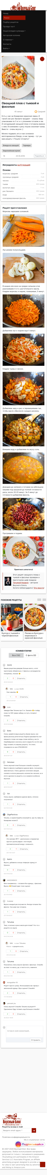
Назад (5, 13)
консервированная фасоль (14, 198)
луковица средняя (10, 177)
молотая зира (9, 188)
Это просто (39, 588)
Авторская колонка (11, 35)
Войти (5, 48)
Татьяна (22, 943)
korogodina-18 (12, 982)
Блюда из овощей (11, 145)
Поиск (6, 18)
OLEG (22, 689)
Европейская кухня (11, 151)
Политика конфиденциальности (16, 1137)
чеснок (6, 181)
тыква (5, 184)
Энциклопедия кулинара (13, 31)
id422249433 (12, 880)
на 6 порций (23, 165)
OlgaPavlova (24, 836)
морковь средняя (10, 173)
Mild (11, 689)
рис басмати (8, 191)
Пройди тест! (9, 26)
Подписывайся (33, 1144)
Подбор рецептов (10, 22)
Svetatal (10, 901)
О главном (7, 40)
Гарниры (27, 145)
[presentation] (39, 600)
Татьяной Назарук (21, 583)
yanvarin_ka (11, 1003)
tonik (9, 707)
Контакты (7, 44)
